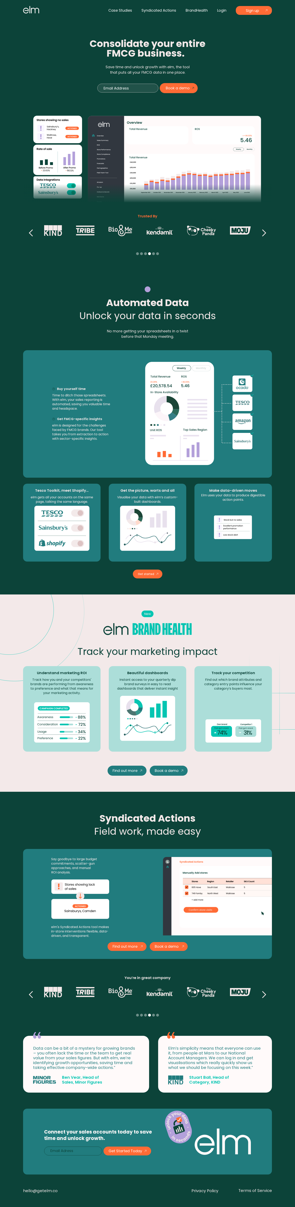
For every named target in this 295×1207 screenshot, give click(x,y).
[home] (31, 9)
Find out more (125, 770)
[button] (31, 239)
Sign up (252, 10)
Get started (146, 574)
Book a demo (167, 770)
